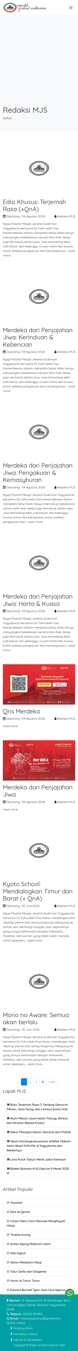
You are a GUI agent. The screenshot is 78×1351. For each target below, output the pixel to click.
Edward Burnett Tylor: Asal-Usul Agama (38, 1290)
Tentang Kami (22, 1328)
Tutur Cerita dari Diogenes (28, 1271)
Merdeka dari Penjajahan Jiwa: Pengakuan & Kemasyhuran (38, 472)
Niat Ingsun (18, 1253)
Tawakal (16, 1202)
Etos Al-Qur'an (20, 1212)
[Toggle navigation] (71, 8)
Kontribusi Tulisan (25, 1334)
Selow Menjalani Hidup (26, 1262)
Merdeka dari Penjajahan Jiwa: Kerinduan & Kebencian (38, 337)
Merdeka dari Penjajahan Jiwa (38, 790)
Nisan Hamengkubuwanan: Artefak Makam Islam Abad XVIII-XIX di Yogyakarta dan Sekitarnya (39, 1145)
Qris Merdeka (21, 711)
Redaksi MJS (66, 216)
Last (52, 1082)
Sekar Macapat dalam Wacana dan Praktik (40, 1132)
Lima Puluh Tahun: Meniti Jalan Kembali (38, 1159)
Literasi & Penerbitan (27, 1340)
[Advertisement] (39, 64)
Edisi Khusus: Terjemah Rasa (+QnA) (34, 205)
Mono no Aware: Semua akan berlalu (36, 1018)
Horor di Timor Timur (25, 1280)
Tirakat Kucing (20, 1235)
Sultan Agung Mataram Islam (30, 1244)
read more (35, 522)
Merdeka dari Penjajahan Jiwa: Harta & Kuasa (38, 600)
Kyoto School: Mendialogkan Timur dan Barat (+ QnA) (38, 891)
